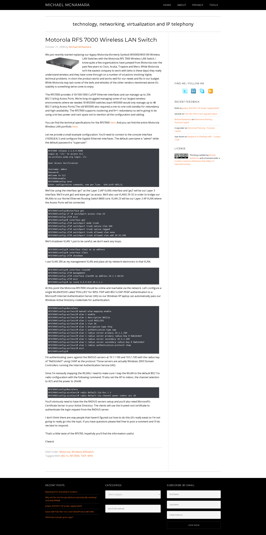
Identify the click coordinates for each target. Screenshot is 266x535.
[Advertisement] (198, 56)
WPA (90, 455)
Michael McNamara (67, 5)
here (113, 122)
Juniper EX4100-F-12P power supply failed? (200, 108)
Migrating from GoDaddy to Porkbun (61, 492)
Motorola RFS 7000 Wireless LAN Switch (101, 39)
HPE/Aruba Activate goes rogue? (59, 517)
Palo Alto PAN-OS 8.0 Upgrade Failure (201, 114)
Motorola (64, 451)
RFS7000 (74, 455)
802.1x (65, 455)
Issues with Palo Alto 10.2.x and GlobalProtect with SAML (69, 511)
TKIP (83, 455)
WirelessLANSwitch (83, 451)
